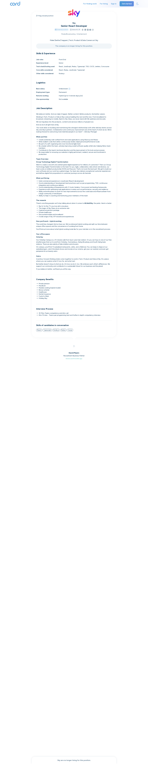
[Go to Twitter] (87, 30)
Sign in (113, 4)
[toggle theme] (137, 4)
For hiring (104, 4)
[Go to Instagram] (93, 30)
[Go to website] (82, 30)
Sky (74, 23)
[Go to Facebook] (90, 30)
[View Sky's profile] (74, 13)
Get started (127, 4)
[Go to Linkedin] (85, 30)
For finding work (90, 4)
